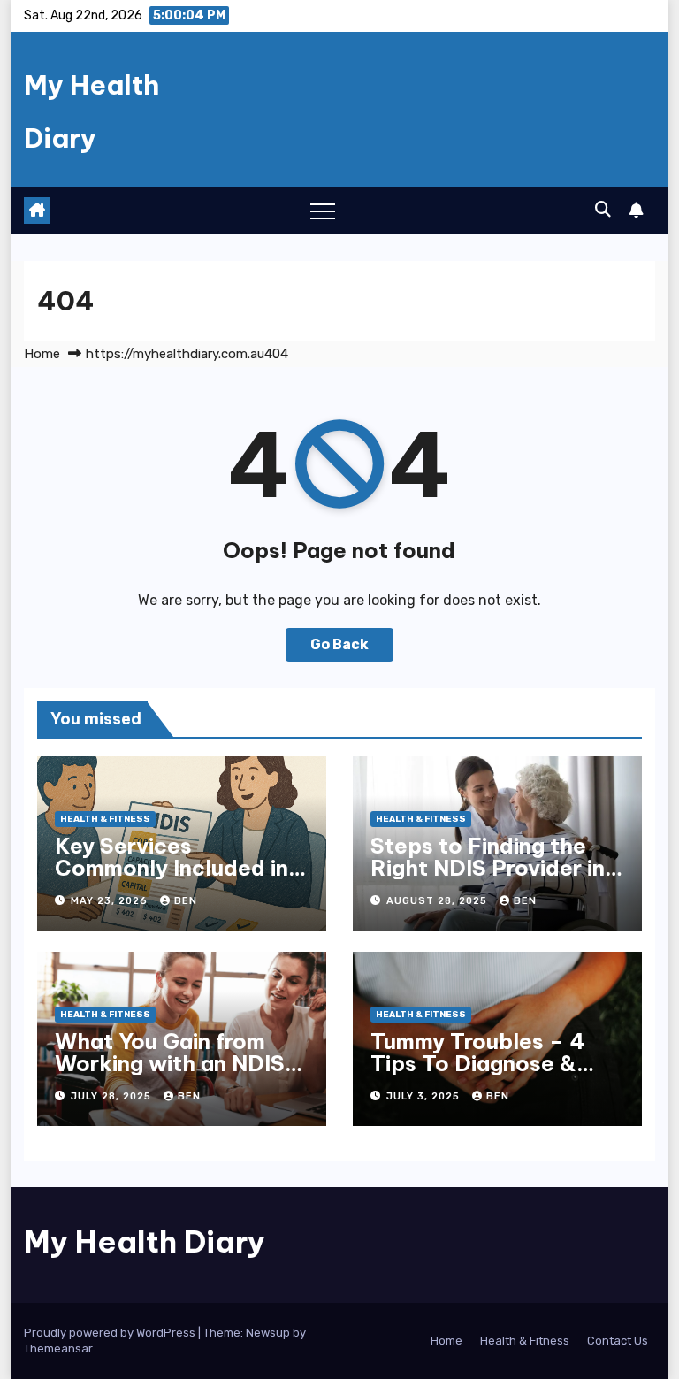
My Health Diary (144, 1241)
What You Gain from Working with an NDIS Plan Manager (170, 1063)
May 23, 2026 (111, 901)
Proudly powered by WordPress (111, 1332)
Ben (185, 901)
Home (42, 354)
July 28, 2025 (113, 1096)
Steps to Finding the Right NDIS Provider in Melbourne (487, 867)
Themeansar (58, 1348)
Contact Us (617, 1340)
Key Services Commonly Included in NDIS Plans (171, 867)
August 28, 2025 (438, 901)
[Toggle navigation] (323, 210)
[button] (603, 209)
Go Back (339, 644)
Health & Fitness (105, 819)
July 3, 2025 (424, 1096)
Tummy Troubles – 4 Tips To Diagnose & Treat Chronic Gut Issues (477, 1074)
